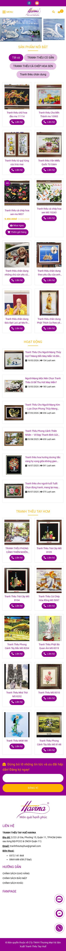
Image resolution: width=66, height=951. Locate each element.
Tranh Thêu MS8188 (17, 740)
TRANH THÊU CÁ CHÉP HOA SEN (33, 66)
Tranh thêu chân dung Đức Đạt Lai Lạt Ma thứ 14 (17, 321)
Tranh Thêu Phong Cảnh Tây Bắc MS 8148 (49, 742)
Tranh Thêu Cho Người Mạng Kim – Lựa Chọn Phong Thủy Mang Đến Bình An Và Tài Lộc (42, 407)
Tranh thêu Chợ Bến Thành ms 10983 (49, 114)
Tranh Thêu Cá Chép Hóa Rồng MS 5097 (49, 598)
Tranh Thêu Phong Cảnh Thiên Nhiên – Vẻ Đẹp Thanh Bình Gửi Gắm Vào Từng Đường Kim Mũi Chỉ (43, 433)
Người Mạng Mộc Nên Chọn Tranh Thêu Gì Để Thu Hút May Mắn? (43, 380)
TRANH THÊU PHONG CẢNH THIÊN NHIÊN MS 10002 (16, 550)
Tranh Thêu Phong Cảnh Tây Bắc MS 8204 (17, 646)
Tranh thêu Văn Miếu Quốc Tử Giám (49, 162)
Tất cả (16, 57)
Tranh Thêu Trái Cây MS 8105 (49, 550)
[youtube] (37, 3)
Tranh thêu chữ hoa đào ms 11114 (17, 114)
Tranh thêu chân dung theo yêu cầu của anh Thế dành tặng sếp (49, 273)
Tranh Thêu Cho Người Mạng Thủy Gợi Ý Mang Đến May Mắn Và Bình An (43, 354)
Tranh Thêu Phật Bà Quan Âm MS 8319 (49, 646)
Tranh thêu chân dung (33, 74)
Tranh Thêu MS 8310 (49, 692)
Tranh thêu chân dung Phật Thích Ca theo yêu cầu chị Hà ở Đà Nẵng (49, 321)
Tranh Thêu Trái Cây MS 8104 (17, 598)
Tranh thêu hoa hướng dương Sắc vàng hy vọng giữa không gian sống (42, 459)
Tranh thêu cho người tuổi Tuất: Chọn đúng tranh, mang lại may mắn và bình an (41, 485)
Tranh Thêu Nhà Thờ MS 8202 (17, 694)
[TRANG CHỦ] (32, 12)
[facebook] (29, 3)
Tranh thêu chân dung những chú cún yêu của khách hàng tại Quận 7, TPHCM (17, 273)
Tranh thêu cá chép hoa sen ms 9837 (17, 212)
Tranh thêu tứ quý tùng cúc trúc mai (17, 162)
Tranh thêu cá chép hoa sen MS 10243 (49, 210)
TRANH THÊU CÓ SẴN (40, 57)
